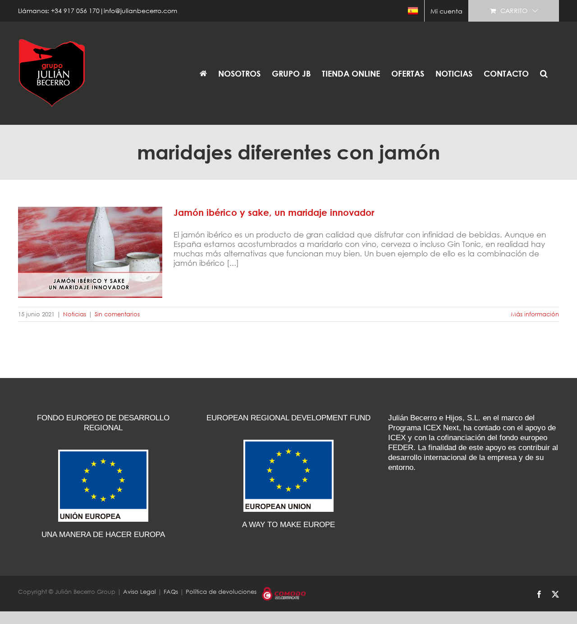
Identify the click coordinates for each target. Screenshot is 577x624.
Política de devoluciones (221, 592)
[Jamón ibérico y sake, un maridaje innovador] (90, 252)
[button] (544, 73)
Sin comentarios (117, 314)
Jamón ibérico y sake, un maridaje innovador (90, 242)
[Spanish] (413, 11)
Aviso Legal (139, 592)
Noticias (74, 314)
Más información (535, 314)
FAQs (171, 592)
